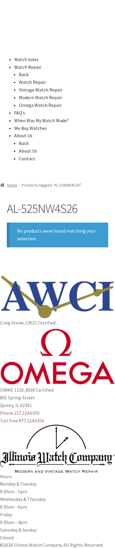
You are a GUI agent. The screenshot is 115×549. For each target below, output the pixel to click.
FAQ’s (19, 113)
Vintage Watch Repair (41, 90)
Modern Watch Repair (40, 97)
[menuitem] (53, 82)
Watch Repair (27, 67)
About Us (23, 135)
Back (24, 74)
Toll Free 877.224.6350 (22, 421)
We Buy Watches (30, 128)
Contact (27, 158)
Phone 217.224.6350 (20, 413)
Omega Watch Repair (40, 105)
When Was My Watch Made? (41, 120)
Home (12, 185)
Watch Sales (26, 59)
